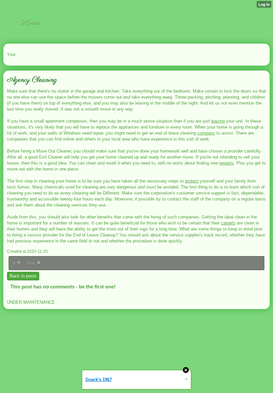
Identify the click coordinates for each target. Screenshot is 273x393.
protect (191, 181)
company (206, 133)
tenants (226, 163)
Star (31, 263)
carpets (228, 222)
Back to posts (23, 275)
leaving (218, 121)
